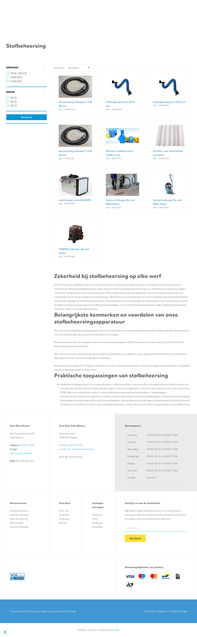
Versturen (135, 538)
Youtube (183, 611)
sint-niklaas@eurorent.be (80, 449)
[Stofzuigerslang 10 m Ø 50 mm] (122, 93)
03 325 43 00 (27, 445)
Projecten (64, 518)
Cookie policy (32, 611)
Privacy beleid (17, 611)
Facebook (149, 611)
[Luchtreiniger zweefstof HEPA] (75, 191)
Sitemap (71, 611)
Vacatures (64, 514)
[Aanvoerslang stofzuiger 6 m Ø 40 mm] (75, 142)
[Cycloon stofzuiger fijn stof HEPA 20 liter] (122, 191)
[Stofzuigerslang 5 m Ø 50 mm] (170, 93)
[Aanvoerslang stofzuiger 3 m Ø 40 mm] (75, 93)
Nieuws (63, 522)
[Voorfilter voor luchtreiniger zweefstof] (170, 142)
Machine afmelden (19, 526)
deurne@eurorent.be (21, 453)
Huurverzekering (19, 518)
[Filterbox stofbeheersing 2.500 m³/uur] (122, 142)
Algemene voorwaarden (53, 611)
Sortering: (59, 67)
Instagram (161, 611)
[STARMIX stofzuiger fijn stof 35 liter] (75, 240)
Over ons (64, 510)
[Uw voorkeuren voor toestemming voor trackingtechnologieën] (5, 632)
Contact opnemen (19, 510)
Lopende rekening (19, 514)
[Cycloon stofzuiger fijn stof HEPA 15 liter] (170, 191)
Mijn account (16, 522)
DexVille (115, 630)
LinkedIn (172, 611)
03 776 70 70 (75, 445)
